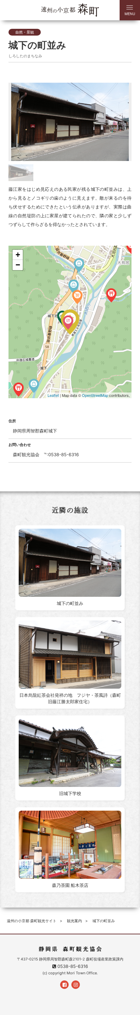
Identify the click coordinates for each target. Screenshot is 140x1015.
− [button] (18, 265)
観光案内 (74, 920)
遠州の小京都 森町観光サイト (31, 920)
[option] (70, 122)
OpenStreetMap (95, 395)
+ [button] (18, 254)
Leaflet (53, 395)
